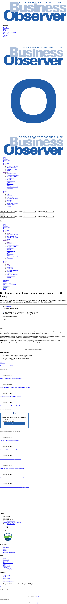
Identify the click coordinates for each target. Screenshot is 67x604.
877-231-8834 (11, 524)
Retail (8, 185)
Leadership (6, 163)
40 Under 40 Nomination (9, 32)
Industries (5, 172)
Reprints (9, 206)
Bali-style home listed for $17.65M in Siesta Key (11, 378)
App (4, 549)
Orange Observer (7, 578)
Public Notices (7, 31)
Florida (8, 170)
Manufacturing (10, 184)
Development (10, 178)
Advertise (5, 561)
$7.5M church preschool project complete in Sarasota (10, 459)
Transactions (10, 195)
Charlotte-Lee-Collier (12, 169)
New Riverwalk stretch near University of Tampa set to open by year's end (14, 487)
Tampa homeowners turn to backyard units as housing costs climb (15, 387)
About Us (5, 558)
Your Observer (7, 575)
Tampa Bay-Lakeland (12, 166)
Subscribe (5, 35)
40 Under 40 (10, 197)
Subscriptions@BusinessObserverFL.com (14, 522)
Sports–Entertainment (12, 187)
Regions (5, 164)
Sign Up (14, 423)
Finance (9, 179)
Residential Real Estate (12, 176)
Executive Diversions (12, 203)
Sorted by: (3, 211)
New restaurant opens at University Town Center (11, 405)
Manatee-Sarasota (11, 167)
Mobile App (6, 33)
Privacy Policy (7, 566)
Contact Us (6, 560)
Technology (10, 188)
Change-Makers (11, 204)
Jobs (4, 564)
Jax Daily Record (7, 576)
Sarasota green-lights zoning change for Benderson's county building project (15, 449)
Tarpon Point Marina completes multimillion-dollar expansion (12, 468)
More (4, 192)
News (4, 157)
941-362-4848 (11, 521)
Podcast (5, 29)
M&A (4, 162)
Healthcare (9, 182)
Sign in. (7, 365)
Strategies (5, 159)
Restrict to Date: (40, 211)
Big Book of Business (12, 198)
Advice (8, 194)
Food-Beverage (11, 181)
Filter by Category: (18, 211)
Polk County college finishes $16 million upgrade (9, 440)
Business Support (11, 173)
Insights (5, 191)
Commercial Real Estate (13, 175)
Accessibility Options (8, 569)
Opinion (9, 201)
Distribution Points (8, 563)
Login (4, 36)
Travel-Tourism (10, 190)
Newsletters (6, 28)
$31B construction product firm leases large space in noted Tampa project (14, 477)
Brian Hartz (8, 306)
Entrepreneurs (6, 160)
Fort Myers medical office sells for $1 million (10, 396)
